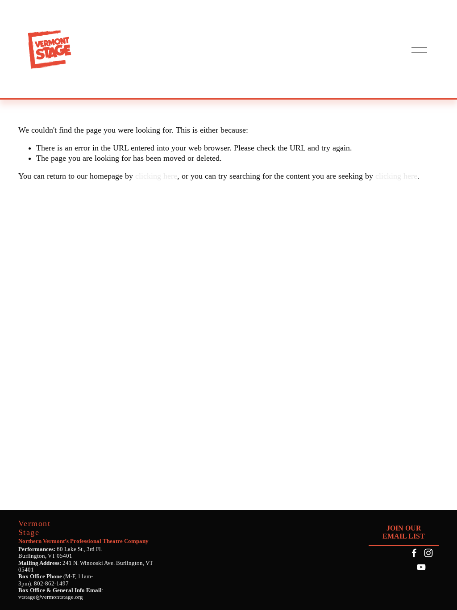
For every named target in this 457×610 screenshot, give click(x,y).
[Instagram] (428, 552)
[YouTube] (421, 567)
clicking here (156, 175)
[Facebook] (414, 552)
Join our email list (403, 532)
